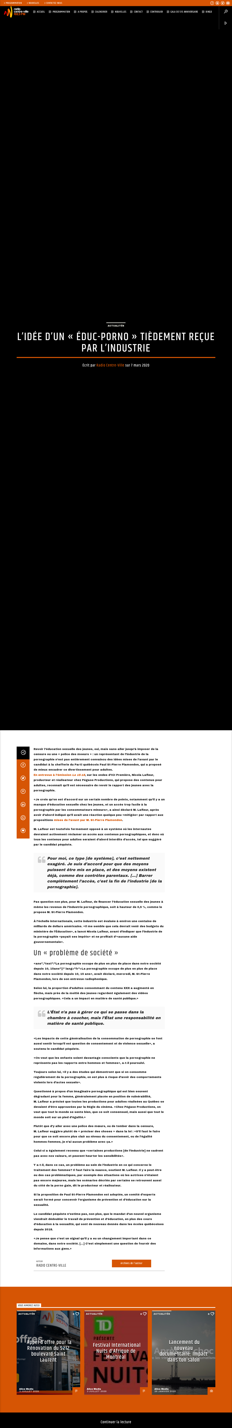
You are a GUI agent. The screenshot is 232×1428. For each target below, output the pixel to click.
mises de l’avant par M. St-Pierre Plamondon (88, 889)
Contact (138, 12)
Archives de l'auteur (131, 1332)
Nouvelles (34, 3)
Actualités (116, 357)
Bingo (209, 12)
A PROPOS (82, 12)
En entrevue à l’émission (59, 843)
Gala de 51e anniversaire (184, 12)
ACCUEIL (41, 12)
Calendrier (101, 12)
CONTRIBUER (156, 12)
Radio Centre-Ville (110, 397)
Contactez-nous (54, 3)
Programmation (14, 3)
